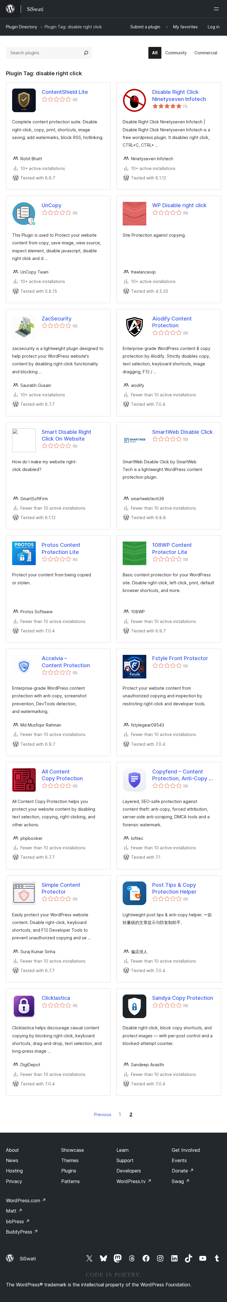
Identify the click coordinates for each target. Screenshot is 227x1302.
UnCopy (51, 205)
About (12, 1150)
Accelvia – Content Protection (66, 661)
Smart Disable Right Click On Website (66, 435)
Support (125, 1160)
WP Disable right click (179, 205)
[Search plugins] (86, 53)
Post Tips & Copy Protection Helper (174, 888)
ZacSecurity (57, 318)
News (12, 1160)
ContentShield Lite (65, 92)
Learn (122, 1150)
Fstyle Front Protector (180, 658)
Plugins (68, 1171)
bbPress (18, 1221)
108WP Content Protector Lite (172, 548)
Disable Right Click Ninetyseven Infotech (179, 95)
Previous (102, 1114)
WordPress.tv (134, 1181)
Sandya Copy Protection (182, 998)
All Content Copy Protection (62, 774)
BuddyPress (22, 1232)
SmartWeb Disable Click (182, 432)
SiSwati (28, 1259)
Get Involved (186, 1150)
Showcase (72, 1150)
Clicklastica (56, 998)
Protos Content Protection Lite (61, 548)
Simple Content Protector (61, 888)
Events (179, 1160)
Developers (128, 1171)
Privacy (14, 1181)
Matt (14, 1211)
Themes (70, 1160)
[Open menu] (217, 9)
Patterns (70, 1181)
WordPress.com (26, 1200)
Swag (181, 1181)
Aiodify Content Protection (172, 321)
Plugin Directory (21, 26)
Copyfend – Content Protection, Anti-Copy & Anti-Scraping (182, 775)
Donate (183, 1171)
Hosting (14, 1171)
